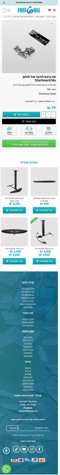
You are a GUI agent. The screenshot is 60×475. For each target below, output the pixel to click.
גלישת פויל (39, 17)
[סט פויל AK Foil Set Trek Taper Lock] (14, 181)
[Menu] (51, 10)
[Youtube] (24, 449)
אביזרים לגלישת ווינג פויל (23, 17)
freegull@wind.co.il (28, 411)
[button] (4, 10)
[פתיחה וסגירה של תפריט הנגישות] (6, 450)
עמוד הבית (51, 17)
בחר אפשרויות (46, 210)
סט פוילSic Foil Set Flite (44, 249)
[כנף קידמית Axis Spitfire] (14, 232)
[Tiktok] (16, 449)
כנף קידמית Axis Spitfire (14, 249)
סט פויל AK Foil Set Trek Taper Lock (14, 200)
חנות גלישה (28, 331)
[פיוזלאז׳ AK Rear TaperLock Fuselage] (44, 181)
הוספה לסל (23, 114)
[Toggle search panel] (9, 10)
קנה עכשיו (31, 121)
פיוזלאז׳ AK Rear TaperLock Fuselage (44, 200)
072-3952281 (28, 408)
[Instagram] (31, 449)
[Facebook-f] (39, 449)
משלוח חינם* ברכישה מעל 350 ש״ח (29, 2)
